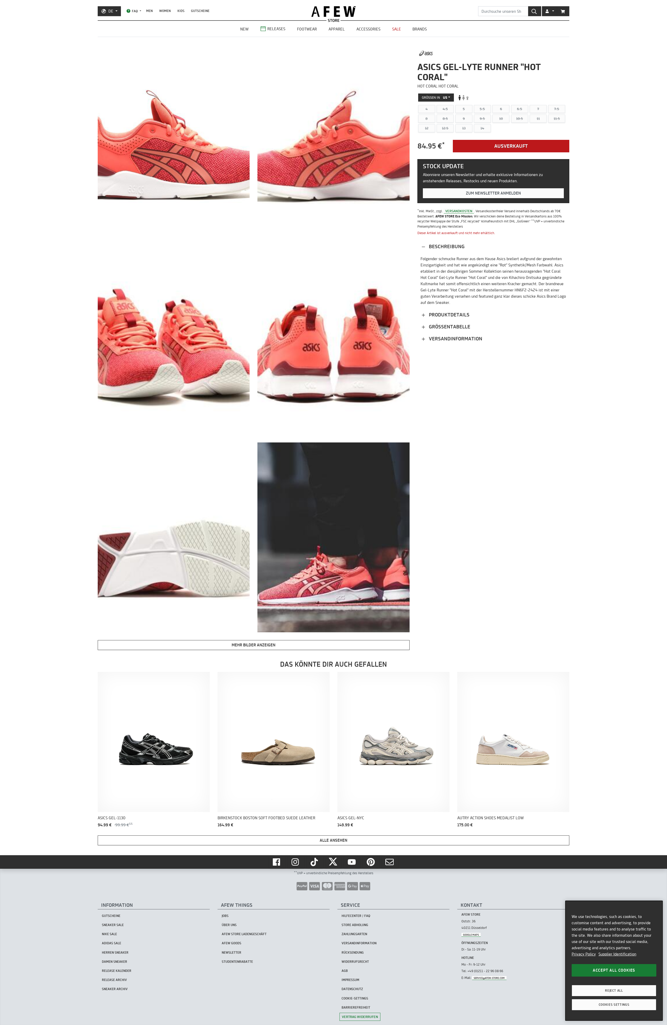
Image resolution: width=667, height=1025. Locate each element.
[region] (614, 961)
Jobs (225, 916)
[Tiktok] (315, 862)
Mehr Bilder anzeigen (253, 644)
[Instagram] (296, 862)
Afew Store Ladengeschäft (244, 934)
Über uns (229, 925)
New (244, 29)
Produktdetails (449, 315)
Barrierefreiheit (356, 1007)
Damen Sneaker (114, 962)
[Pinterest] (371, 862)
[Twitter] (333, 862)
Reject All (614, 990)
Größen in (434, 97)
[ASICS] (425, 53)
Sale (396, 29)
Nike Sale (109, 934)
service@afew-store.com (489, 978)
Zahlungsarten (354, 934)
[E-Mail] (390, 862)
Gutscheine (200, 11)
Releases (276, 28)
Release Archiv (114, 980)
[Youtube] (352, 862)
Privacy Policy (584, 954)
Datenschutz (352, 989)
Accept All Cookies (614, 970)
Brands (419, 29)
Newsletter (231, 952)
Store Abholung (355, 925)
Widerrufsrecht (355, 962)
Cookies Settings (614, 1005)
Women (165, 11)
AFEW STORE (333, 11)
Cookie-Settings (355, 998)
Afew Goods (231, 943)
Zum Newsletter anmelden (493, 193)
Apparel (337, 29)
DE (110, 11)
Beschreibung (446, 246)
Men (149, 11)
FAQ (135, 11)
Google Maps (471, 934)
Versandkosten (458, 211)
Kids (180, 11)
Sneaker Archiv (115, 989)
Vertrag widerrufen (360, 1017)
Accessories (368, 29)
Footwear (307, 29)
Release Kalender (116, 971)
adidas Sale (111, 943)
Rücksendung (353, 952)
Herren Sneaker (115, 952)
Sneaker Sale (113, 925)
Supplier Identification (617, 954)
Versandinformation (455, 339)
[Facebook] (277, 862)
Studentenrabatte (237, 962)
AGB (345, 971)
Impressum (350, 980)
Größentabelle (449, 327)
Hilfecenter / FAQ (356, 916)
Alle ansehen (333, 840)
